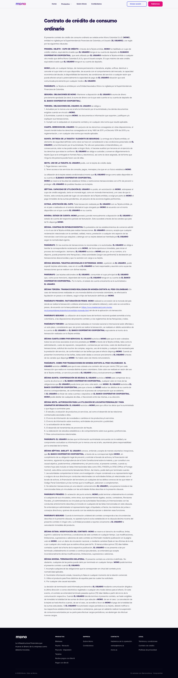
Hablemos (155, 4)
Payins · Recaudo (62, 645)
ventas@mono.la (117, 645)
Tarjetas (58, 654)
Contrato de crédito (146, 645)
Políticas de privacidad (148, 650)
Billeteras (58, 641)
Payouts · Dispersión (63, 650)
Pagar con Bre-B (61, 663)
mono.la (114, 650)
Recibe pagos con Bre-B (65, 658)
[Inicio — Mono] (21, 4)
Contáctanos (96, 4)
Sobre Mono (82, 4)
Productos (65, 4)
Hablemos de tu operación (121, 641)
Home (54, 4)
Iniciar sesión (135, 4)
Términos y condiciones (148, 641)
